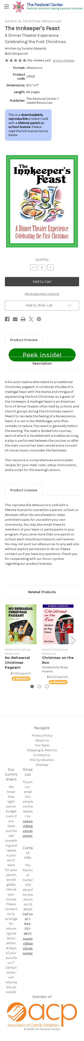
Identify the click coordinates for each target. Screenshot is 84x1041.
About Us (42, 740)
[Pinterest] (39, 319)
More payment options (42, 294)
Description (42, 363)
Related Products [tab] (42, 592)
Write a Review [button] (63, 61)
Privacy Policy (42, 735)
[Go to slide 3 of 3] (47, 686)
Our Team (42, 745)
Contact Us (42, 755)
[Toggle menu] (6, 6)
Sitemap (42, 765)
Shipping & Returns (42, 750)
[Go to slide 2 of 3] (39, 686)
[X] (31, 319)
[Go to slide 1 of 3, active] (32, 686)
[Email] (15, 319)
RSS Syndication (42, 760)
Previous (6, 640)
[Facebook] (7, 319)
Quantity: (42, 259)
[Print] (23, 319)
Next (73, 640)
